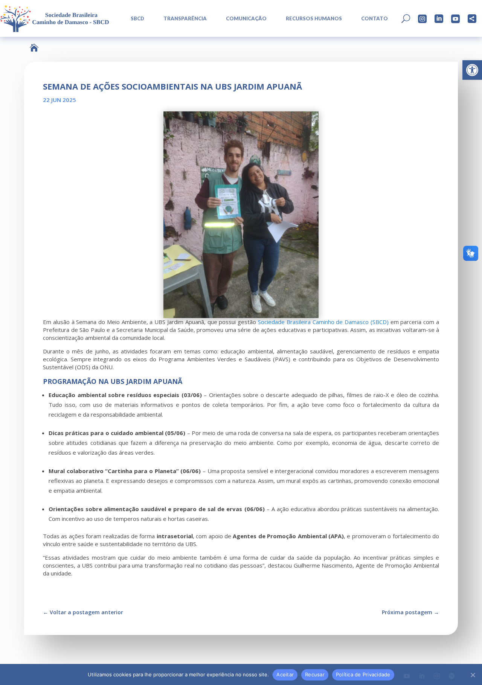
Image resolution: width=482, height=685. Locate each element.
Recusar (315, 674)
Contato (374, 18)
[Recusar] (472, 675)
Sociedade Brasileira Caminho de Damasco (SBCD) (323, 322)
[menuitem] (134, 19)
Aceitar (285, 674)
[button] (472, 70)
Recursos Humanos (314, 18)
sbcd (137, 18)
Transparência (185, 18)
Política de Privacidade (363, 674)
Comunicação (246, 18)
